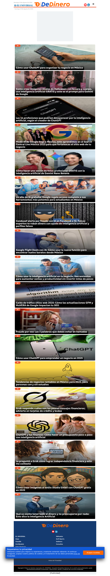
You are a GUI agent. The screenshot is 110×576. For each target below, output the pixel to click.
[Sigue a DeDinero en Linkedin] (88, 5)
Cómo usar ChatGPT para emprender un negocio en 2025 (49, 358)
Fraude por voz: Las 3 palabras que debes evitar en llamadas (51, 331)
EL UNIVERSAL (20, 536)
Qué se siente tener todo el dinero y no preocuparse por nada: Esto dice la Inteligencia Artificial (52, 515)
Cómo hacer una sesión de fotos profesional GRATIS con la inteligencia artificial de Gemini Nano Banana (50, 172)
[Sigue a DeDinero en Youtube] (85, 5)
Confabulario (19, 544)
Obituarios (59, 536)
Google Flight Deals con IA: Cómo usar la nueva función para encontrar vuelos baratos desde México (51, 251)
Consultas (59, 544)
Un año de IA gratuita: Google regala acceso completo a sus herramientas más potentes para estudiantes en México (51, 198)
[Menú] (93, 4)
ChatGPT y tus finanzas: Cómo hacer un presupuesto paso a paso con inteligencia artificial (54, 436)
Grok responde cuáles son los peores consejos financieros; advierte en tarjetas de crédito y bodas (50, 409)
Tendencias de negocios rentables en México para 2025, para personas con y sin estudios (52, 383)
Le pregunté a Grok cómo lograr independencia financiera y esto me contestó (54, 462)
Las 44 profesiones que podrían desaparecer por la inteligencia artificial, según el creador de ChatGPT (53, 119)
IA (17, 45)
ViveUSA (18, 541)
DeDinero (59, 541)
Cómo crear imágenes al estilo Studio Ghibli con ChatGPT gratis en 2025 (53, 489)
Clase (17, 539)
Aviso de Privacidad (55, 560)
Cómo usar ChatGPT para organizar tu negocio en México (49, 67)
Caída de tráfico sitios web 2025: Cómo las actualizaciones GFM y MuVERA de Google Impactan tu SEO (54, 304)
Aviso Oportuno (20, 546)
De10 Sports (60, 539)
